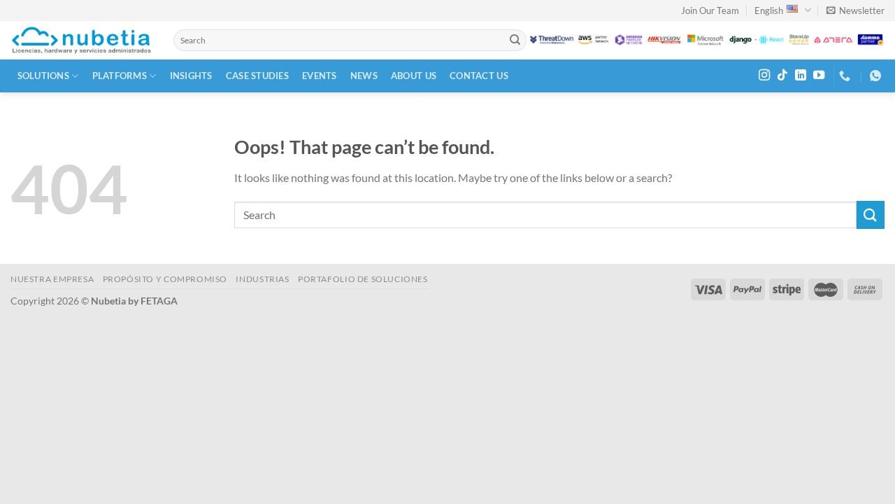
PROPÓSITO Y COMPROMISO (165, 279)
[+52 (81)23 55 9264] (846, 76)
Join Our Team (710, 10)
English (768, 10)
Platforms (119, 75)
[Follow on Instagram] (764, 75)
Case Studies (257, 75)
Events (319, 75)
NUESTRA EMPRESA (52, 279)
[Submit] (514, 40)
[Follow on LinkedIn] (800, 75)
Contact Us (479, 75)
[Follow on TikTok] (782, 75)
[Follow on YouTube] (818, 75)
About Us (413, 75)
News (364, 75)
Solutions (43, 75)
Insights (191, 75)
